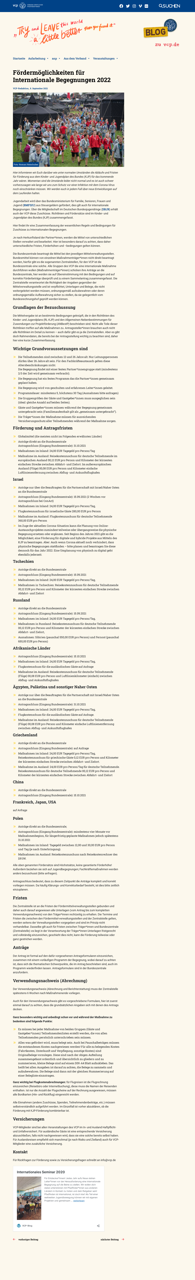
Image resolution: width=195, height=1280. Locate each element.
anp (54, 58)
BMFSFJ (29, 205)
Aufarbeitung (36, 58)
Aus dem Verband (75, 58)
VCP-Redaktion (21, 88)
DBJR (105, 209)
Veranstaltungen (104, 58)
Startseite (19, 58)
